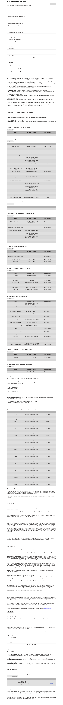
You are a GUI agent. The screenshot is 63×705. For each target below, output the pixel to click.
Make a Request (10, 611)
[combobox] (53, 4)
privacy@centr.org (47, 608)
